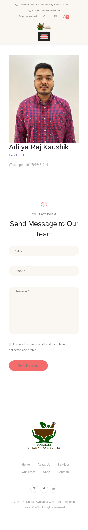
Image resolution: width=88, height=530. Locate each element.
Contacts (63, 472)
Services (64, 464)
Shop (46, 472)
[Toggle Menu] (44, 37)
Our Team (28, 472)
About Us (44, 464)
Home (26, 464)
